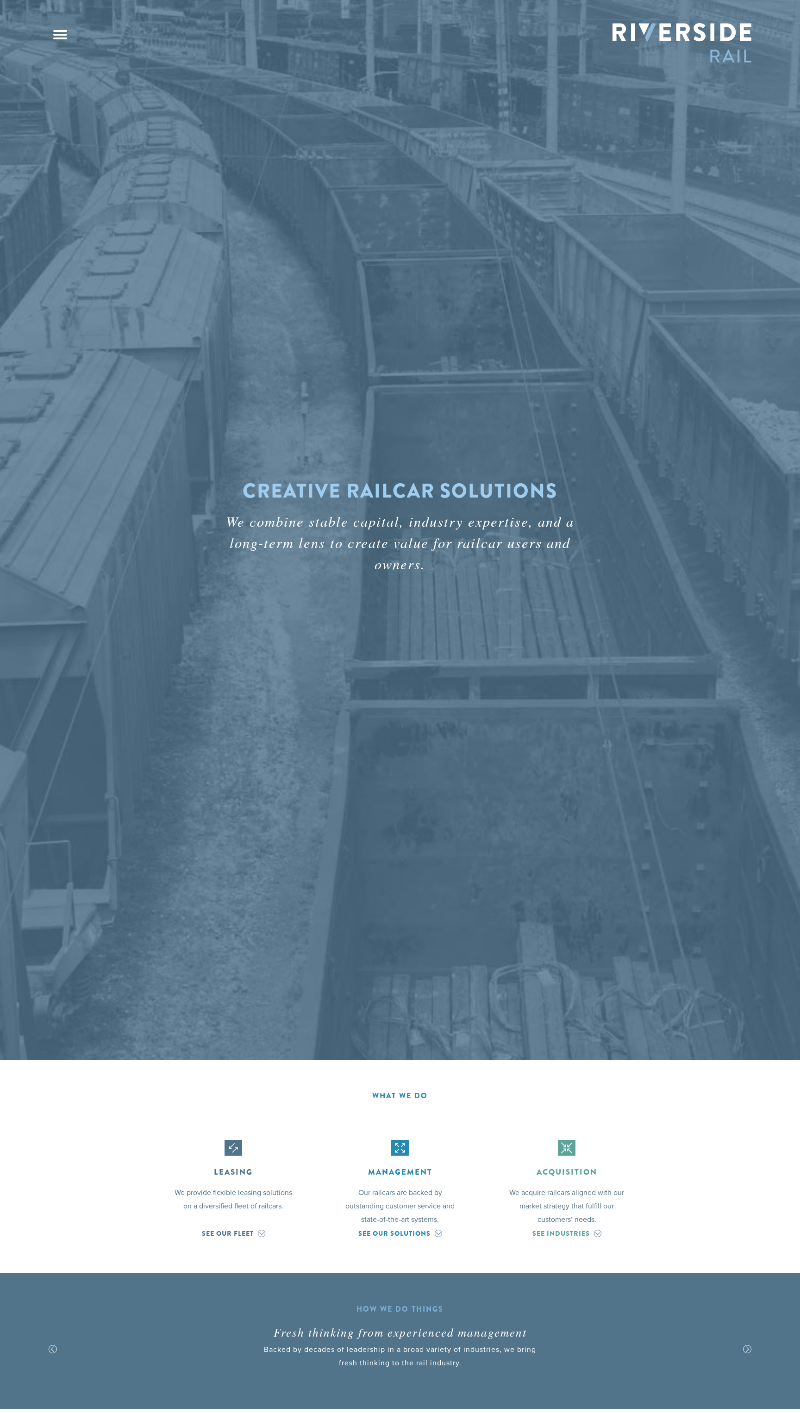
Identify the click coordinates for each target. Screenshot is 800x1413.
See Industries (561, 1234)
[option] (400, 1349)
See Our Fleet (228, 1234)
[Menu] (60, 34)
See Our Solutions (394, 1234)
